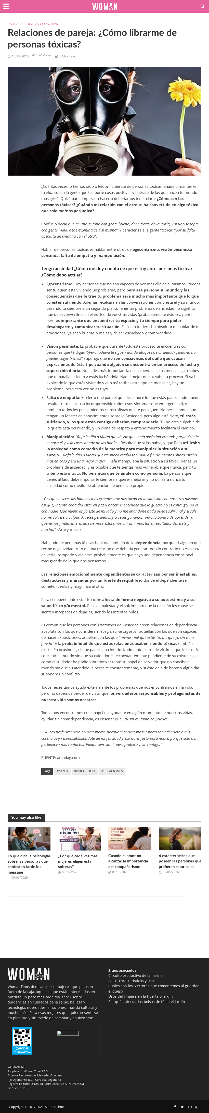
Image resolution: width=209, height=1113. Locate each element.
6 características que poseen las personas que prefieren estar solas (180, 861)
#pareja (62, 771)
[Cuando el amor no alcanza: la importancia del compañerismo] (129, 838)
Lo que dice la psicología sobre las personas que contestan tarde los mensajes (29, 864)
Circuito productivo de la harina (135, 975)
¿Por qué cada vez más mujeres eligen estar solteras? (78, 861)
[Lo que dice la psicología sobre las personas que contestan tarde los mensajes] (29, 838)
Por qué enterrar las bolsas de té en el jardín (146, 1001)
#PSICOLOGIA (84, 771)
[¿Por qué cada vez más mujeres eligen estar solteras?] (79, 838)
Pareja (13, 23)
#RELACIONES (112, 771)
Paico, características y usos (131, 980)
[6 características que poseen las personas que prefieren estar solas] (180, 838)
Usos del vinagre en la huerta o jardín (140, 996)
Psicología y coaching (39, 23)
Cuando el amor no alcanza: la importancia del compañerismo (128, 861)
